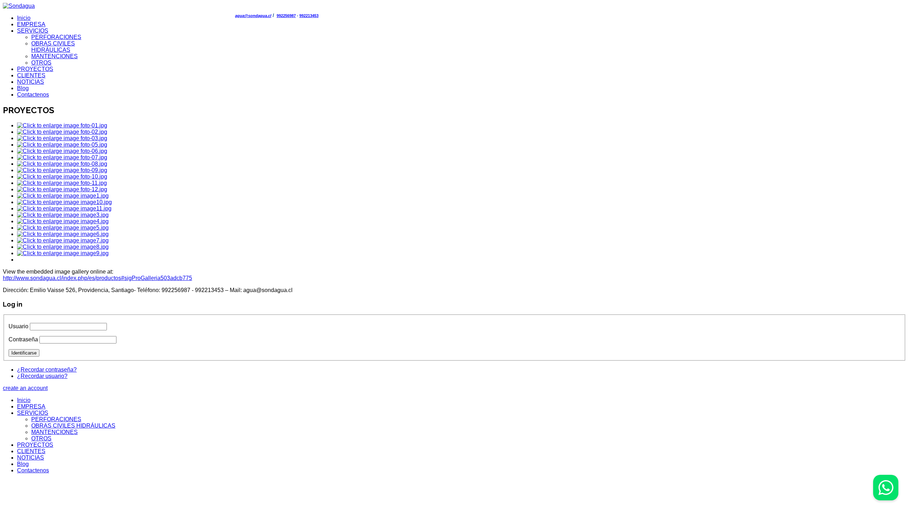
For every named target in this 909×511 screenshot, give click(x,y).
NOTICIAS (30, 82)
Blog (23, 88)
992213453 (309, 15)
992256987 (286, 15)
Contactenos (33, 95)
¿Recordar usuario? (42, 376)
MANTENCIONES (54, 56)
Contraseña (23, 339)
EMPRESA (31, 24)
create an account (25, 388)
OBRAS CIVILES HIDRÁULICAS (53, 46)
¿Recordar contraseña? (47, 370)
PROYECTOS (35, 69)
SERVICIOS (32, 31)
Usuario (18, 326)
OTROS (41, 63)
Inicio (24, 18)
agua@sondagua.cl (253, 15)
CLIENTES (31, 75)
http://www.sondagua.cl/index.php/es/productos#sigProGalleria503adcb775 (97, 278)
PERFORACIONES (56, 37)
